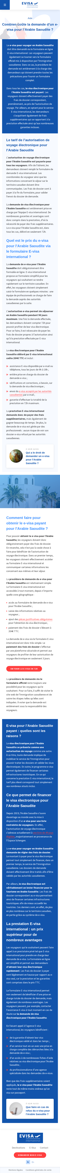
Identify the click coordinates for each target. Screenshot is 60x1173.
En (33, 1162)
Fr (28, 1162)
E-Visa (32, 1147)
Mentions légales (16, 1170)
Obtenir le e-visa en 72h (24, 669)
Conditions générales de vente (38, 1170)
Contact (44, 1147)
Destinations (18, 1147)
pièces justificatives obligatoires (35, 619)
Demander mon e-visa (30, 1155)
